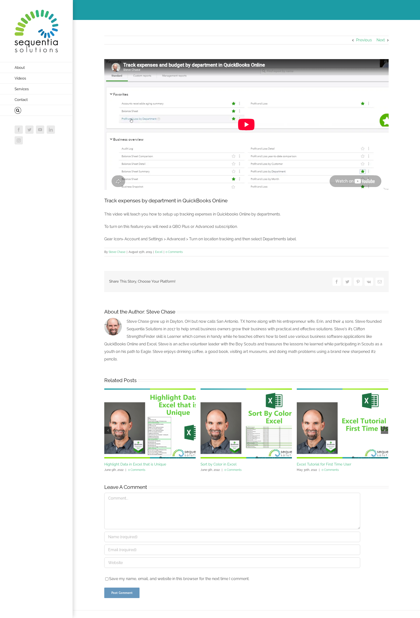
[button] (36, 110)
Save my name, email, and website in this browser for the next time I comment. (179, 578)
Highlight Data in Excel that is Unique (135, 464)
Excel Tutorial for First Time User (324, 464)
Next (380, 40)
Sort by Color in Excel (218, 464)
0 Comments (174, 252)
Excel (158, 252)
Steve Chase (117, 252)
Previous (364, 40)
